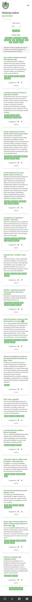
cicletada (16, 42)
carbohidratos (22, 238)
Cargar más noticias (16, 588)
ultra (27, 40)
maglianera (7, 201)
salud (6, 476)
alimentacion (14, 238)
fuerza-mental (8, 507)
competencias (8, 38)
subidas (12, 115)
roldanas (22, 76)
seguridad (11, 416)
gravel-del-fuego (8, 302)
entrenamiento (8, 117)
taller (18, 540)
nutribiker (7, 238)
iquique (12, 542)
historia (10, 203)
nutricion (7, 304)
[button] (28, 5)
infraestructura (19, 40)
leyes (18, 158)
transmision (7, 78)
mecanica (16, 76)
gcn (5, 76)
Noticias (7, 12)
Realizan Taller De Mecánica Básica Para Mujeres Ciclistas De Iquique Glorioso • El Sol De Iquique (15, 523)
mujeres (6, 540)
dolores (18, 474)
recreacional (7, 40)
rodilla (23, 474)
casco (6, 416)
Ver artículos (16, 30)
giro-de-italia (14, 201)
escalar (17, 115)
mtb (13, 40)
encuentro (12, 540)
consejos (15, 117)
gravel (21, 42)
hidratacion (13, 273)
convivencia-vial (17, 156)
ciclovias (25, 38)
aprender (10, 76)
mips (22, 416)
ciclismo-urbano (17, 38)
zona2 (6, 505)
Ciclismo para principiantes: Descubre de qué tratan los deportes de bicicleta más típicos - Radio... (15, 358)
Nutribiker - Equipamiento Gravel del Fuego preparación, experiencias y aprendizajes (14, 292)
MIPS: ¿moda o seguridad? (11, 399)
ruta (11, 42)
